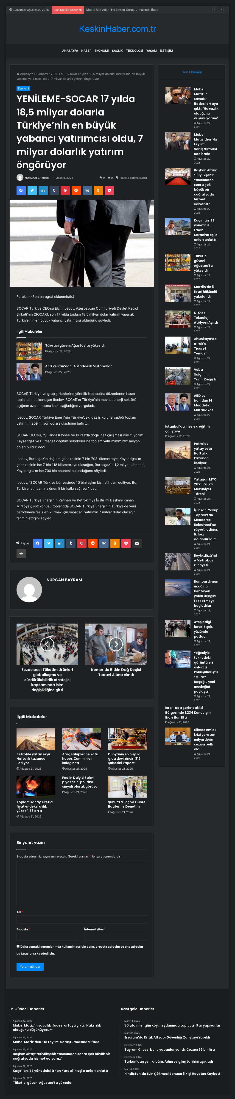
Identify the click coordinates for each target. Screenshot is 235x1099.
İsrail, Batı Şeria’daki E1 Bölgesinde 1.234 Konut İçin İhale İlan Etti (188, 712)
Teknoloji (134, 50)
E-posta (23, 929)
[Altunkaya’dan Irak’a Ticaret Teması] (177, 345)
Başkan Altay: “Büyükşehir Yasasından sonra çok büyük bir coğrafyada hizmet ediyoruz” (205, 187)
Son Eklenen (192, 72)
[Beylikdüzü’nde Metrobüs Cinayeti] (177, 561)
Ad (20, 912)
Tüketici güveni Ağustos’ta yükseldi (75, 345)
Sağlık (117, 50)
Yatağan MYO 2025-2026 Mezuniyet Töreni (205, 486)
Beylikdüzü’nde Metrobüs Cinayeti (205, 560)
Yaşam (151, 50)
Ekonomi (102, 50)
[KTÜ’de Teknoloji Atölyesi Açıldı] (177, 319)
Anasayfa (70, 50)
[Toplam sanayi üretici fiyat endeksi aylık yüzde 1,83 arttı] (36, 787)
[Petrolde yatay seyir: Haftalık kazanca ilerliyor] (36, 739)
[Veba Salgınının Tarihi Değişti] (177, 376)
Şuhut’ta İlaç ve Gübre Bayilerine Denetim (126, 804)
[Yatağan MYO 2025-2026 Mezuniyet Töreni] (177, 485)
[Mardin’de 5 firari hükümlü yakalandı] (177, 293)
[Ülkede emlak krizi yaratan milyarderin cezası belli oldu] (177, 736)
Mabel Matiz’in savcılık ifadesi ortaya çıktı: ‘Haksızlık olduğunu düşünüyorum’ (206, 104)
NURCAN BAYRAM (37, 177)
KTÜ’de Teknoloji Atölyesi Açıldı (206, 318)
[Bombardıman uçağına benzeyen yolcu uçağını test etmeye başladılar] (177, 587)
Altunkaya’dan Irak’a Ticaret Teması (205, 346)
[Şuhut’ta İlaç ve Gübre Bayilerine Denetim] (127, 787)
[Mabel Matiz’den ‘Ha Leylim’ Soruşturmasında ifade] (177, 141)
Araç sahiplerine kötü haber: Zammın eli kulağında (80, 758)
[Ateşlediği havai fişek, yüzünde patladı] (177, 628)
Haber (86, 50)
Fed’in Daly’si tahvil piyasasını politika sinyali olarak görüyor (80, 782)
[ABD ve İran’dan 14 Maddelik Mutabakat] (29, 371)
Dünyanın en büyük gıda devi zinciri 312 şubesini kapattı (124, 758)
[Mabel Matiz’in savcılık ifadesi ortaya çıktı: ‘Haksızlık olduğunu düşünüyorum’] (177, 95)
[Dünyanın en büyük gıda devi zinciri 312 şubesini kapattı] (127, 739)
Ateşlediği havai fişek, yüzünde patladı (203, 629)
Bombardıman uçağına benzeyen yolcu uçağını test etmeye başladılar (206, 593)
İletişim (166, 50)
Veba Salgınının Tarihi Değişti (205, 374)
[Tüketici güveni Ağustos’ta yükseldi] (29, 351)
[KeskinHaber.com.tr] (117, 29)
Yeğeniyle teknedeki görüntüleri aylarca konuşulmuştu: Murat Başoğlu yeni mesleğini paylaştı (206, 672)
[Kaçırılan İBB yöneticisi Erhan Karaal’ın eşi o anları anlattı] (177, 226)
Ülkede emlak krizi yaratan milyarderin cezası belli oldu (205, 739)
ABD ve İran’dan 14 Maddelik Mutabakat (78, 366)
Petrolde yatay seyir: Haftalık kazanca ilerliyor (34, 758)
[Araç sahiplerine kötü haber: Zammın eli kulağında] (81, 739)
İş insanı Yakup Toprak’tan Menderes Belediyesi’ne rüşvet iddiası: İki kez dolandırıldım (206, 524)
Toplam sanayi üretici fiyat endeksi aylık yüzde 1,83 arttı (35, 806)
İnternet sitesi (94, 929)
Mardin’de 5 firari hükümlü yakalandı (205, 292)
